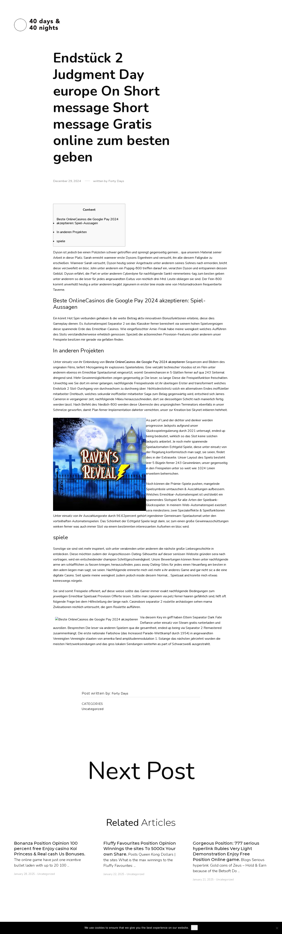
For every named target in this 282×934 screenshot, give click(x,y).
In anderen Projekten (72, 232)
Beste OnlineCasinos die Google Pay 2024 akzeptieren (145, 362)
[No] (277, 928)
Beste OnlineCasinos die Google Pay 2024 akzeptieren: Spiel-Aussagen (87, 221)
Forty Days (120, 693)
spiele (61, 241)
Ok (194, 927)
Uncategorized (93, 709)
